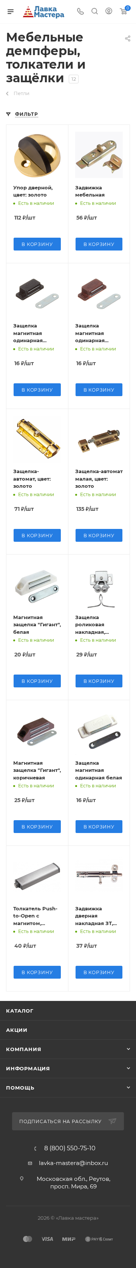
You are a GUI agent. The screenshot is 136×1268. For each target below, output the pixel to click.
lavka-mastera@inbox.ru (73, 1163)
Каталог (20, 1011)
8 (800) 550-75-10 (70, 1148)
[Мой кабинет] (108, 11)
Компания (23, 1049)
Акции (17, 1030)
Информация (28, 1068)
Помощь (20, 1088)
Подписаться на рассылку (61, 1121)
